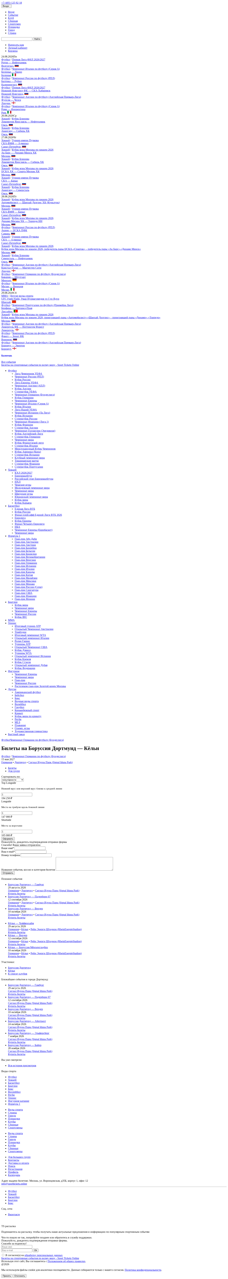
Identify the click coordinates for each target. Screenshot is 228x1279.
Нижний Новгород (12, 94)
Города (12, 1115)
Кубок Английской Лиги (29, 433)
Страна (12, 33)
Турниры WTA (23, 653)
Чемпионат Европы (26, 400)
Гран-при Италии (25, 569)
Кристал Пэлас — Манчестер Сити (21, 267)
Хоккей (5, 118)
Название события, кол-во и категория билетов (28, 869)
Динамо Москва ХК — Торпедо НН (21, 221)
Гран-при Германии (26, 563)
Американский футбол (28, 692)
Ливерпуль (7, 330)
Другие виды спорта (21, 295)
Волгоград (7, 65)
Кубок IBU (21, 617)
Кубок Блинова (20, 118)
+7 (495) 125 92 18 (11, 2)
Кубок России (23, 379)
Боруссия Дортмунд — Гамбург (26, 884)
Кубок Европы (23, 520)
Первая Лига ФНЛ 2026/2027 (28, 59)
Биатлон (13, 602)
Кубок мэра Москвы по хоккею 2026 (32, 149)
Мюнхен (6, 280)
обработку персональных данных (44, 1255)
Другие (12, 689)
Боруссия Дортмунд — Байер (24, 1045)
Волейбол (20, 704)
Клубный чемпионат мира (30, 457)
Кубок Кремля (23, 659)
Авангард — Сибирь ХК (15, 131)
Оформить (8, 839)
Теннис (12, 623)
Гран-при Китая (24, 575)
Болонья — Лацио (11, 71)
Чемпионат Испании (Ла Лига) (32, 412)
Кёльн (24, 929)
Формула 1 (14, 535)
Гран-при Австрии (25, 544)
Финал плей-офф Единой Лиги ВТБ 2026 (38, 514)
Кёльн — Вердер (17, 935)
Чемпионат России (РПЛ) (29, 376)
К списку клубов (17, 973)
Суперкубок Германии (27, 436)
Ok (35, 1250)
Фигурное (14, 671)
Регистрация (15, 1169)
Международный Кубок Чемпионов (35, 448)
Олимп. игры (22, 728)
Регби (18, 719)
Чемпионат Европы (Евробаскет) (33, 529)
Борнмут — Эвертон (13, 345)
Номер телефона (10, 855)
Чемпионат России (25, 614)
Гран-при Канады (25, 572)
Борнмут (6, 348)
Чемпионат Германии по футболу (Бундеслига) (39, 274)
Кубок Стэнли (23, 662)
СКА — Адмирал (11, 239)
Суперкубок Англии (26, 427)
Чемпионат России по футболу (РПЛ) (33, 78)
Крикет (19, 713)
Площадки (14, 1118)
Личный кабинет (17, 47)
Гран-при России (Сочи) (28, 587)
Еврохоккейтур (23, 475)
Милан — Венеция (12, 286)
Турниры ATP (23, 644)
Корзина (13, 50)
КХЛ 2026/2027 (23, 472)
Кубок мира (21, 499)
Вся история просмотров (22, 1065)
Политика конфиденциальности (143, 1269)
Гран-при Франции (26, 596)
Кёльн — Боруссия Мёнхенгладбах (28, 947)
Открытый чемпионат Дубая (31, 665)
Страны (12, 1112)
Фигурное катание (18, 1101)
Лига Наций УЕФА (26, 409)
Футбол (5, 59)
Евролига (20, 517)
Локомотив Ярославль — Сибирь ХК (22, 162)
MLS (17, 722)
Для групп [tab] (14, 771)
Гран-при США (23, 593)
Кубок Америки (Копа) (28, 451)
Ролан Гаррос (22, 641)
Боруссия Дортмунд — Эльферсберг (28, 1033)
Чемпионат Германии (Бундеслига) (35, 394)
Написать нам (16, 44)
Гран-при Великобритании (30, 557)
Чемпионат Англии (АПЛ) (30, 385)
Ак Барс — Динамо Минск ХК (19, 152)
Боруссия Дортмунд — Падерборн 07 (29, 896)
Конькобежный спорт (27, 710)
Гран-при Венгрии (25, 560)
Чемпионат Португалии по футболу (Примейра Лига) (42, 305)
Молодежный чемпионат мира (32, 487)
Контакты (13, 1160)
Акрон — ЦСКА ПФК (14, 230)
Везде (11, 12)
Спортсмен (14, 24)
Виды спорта (15, 1109)
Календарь (14, 1175)
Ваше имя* (7, 848)
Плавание (20, 725)
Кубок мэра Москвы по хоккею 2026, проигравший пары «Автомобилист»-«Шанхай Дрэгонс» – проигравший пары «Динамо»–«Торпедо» (80, 317)
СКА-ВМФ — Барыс (13, 211)
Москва (5, 156)
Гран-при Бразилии (26, 554)
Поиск (11, 1166)
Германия (6, 762)
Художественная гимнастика (31, 731)
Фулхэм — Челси (11, 100)
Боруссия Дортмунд (19, 967)
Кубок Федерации (25, 668)
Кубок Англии (23, 388)
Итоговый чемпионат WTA (30, 635)
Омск (4, 125)
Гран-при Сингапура (26, 590)
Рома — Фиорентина (13, 109)
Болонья (6, 75)
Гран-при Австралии (26, 541)
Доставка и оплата (18, 1163)
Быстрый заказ (16, 734)
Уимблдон (20, 632)
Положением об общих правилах (66, 1261)
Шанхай (6, 302)
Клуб (11, 18)
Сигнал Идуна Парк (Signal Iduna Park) (50, 762)
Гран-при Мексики (25, 581)
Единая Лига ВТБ (25, 508)
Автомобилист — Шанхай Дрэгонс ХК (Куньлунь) (30, 202)
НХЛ (18, 481)
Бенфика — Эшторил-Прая (16, 308)
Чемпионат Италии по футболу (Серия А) (36, 68)
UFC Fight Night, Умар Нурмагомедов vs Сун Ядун (30, 298)
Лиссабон (6, 311)
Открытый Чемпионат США (31, 647)
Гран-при (20, 680)
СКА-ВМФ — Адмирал (15, 143)
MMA (4, 295)
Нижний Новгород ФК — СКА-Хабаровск (25, 90)
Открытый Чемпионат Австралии (34, 629)
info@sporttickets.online (14, 1183)
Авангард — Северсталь (15, 190)
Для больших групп (19, 1157)
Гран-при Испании (25, 566)
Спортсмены (15, 1127)
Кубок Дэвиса (23, 650)
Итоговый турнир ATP (28, 626)
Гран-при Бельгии (25, 551)
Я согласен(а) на (34, 1255)
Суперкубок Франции (27, 463)
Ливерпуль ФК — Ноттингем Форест (22, 326)
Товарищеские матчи (27, 460)
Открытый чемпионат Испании (33, 656)
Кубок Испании (24, 415)
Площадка (14, 27)
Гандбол (19, 707)
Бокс (17, 698)
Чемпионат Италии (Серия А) (32, 403)
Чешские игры (23, 484)
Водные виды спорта (27, 701)
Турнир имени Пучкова (25, 140)
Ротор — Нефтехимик (14, 62)
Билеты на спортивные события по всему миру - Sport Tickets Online (40, 364)
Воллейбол (14, 1091)
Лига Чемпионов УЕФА (28, 373)
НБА (17, 526)
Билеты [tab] (12, 768)
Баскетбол (14, 505)
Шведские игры (24, 493)
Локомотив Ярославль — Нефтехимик (23, 121)
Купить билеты (16, 893)
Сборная (13, 21)
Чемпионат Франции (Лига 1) (32, 421)
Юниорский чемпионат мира (31, 496)
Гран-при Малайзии (26, 578)
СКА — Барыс (9, 180)
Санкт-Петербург (11, 146)
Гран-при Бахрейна (26, 547)
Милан (5, 289)
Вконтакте (14, 1214)
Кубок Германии (24, 397)
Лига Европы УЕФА (26, 382)
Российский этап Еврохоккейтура (34, 478)
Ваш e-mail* (8, 851)
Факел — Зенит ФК (12, 336)
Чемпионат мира (24, 439)
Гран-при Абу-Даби (26, 538)
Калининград (9, 84)
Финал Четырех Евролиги (30, 523)
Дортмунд (20, 762)
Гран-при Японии (25, 599)
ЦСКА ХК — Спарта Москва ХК (20, 171)
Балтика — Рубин (11, 81)
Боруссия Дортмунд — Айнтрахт (27, 1021)
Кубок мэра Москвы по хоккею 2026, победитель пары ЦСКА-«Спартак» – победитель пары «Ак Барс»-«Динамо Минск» (71, 249)
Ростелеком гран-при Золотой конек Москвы (40, 686)
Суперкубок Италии (26, 445)
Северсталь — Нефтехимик (17, 258)
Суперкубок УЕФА (26, 391)
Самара (5, 233)
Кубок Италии (23, 406)
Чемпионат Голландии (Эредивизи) (35, 430)
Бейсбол (19, 695)
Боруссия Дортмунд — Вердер (25, 908)
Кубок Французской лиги (29, 442)
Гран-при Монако (25, 584)
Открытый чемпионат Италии (32, 638)
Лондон (5, 103)
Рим (3, 112)
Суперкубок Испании (27, 454)
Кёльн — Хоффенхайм (21, 923)
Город (11, 30)
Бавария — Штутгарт (13, 277)
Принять (7, 1276)
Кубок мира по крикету (28, 716)
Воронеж (6, 339)
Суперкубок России (26, 418)
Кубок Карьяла (23, 502)
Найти (37, 39)
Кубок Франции (24, 424)
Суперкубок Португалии (29, 466)
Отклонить (19, 1276)
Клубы (12, 1121)
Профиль (13, 1172)
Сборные (13, 1124)
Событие (13, 15)
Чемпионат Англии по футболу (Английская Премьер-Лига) (46, 97)
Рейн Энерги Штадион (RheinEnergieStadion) (56, 929)
